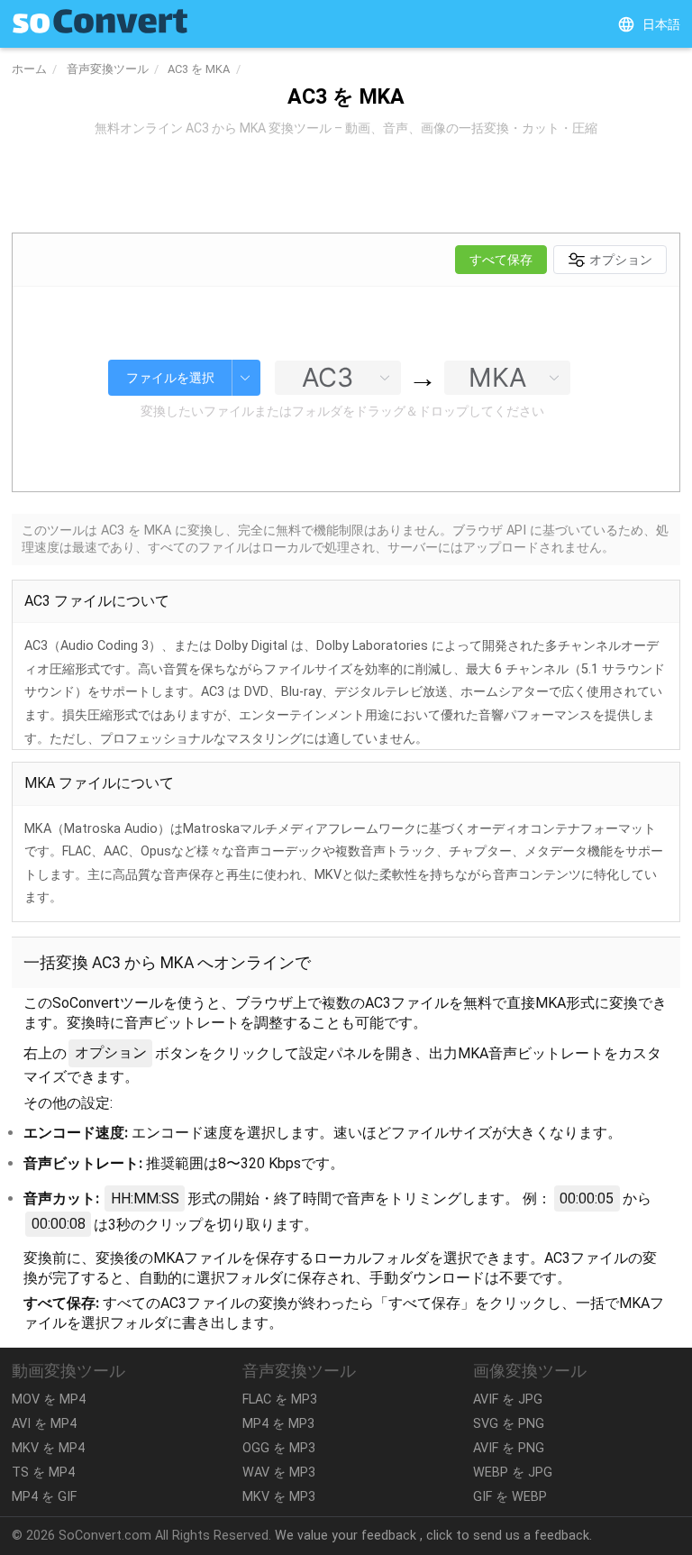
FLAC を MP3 (279, 1399)
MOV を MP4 (49, 1399)
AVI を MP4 (44, 1424)
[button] (648, 24)
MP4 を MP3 (278, 1424)
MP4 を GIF (44, 1497)
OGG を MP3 (278, 1448)
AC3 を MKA (199, 69)
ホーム (29, 69)
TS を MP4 (43, 1472)
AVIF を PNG (508, 1448)
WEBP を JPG (512, 1472)
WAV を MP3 (278, 1472)
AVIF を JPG (507, 1399)
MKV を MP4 (48, 1448)
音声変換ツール (108, 69)
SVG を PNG (508, 1424)
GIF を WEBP (510, 1497)
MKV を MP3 (278, 1497)
